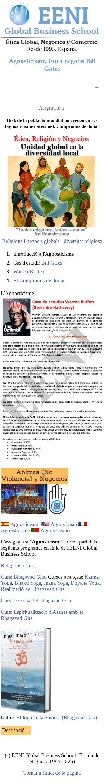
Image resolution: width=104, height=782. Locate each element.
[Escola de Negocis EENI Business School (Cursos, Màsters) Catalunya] (52, 52)
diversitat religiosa (83, 241)
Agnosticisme (15, 530)
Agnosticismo (25, 524)
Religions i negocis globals (30, 241)
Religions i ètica (18, 565)
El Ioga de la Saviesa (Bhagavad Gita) (56, 717)
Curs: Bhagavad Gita (23, 577)
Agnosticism (63, 524)
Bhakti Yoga (28, 583)
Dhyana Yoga (85, 583)
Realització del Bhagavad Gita (33, 589)
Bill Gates (51, 263)
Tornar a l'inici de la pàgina (52, 773)
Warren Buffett (28, 272)
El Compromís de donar (39, 280)
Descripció (13, 730)
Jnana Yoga (56, 583)
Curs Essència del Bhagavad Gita (36, 600)
